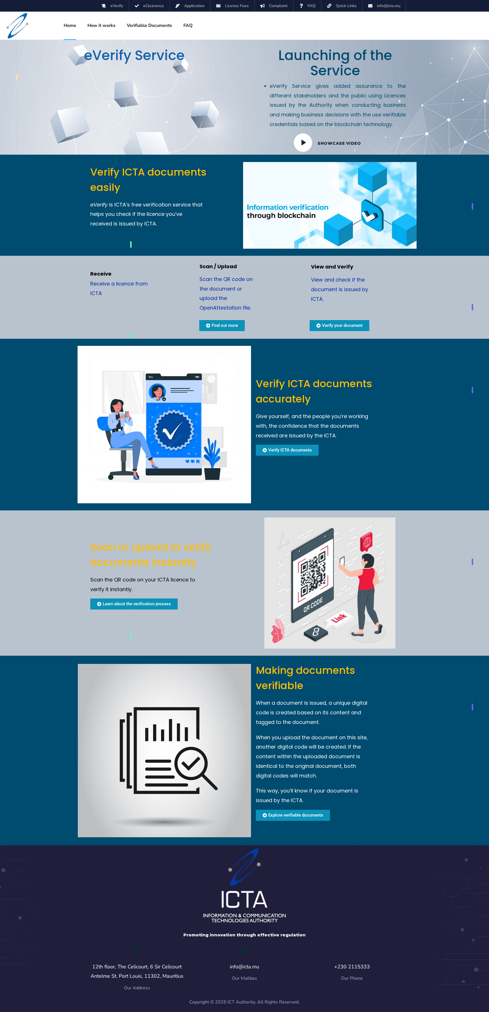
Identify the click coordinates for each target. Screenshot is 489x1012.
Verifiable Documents (149, 25)
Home (70, 25)
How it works (101, 25)
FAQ (188, 25)
